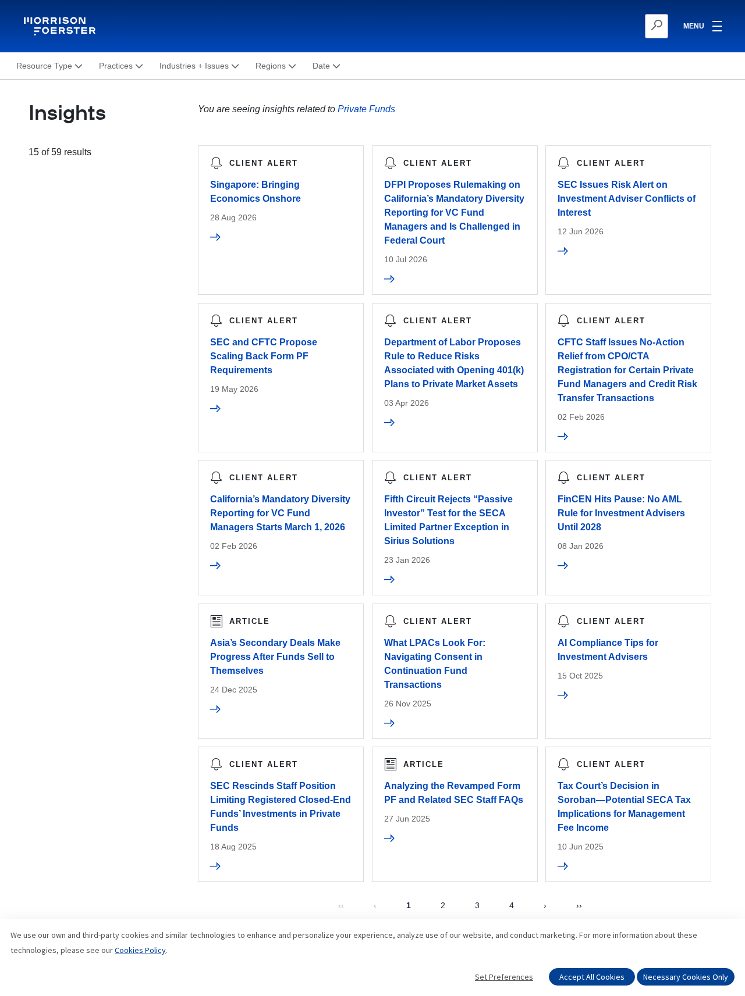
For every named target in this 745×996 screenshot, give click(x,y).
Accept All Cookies (592, 977)
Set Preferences (504, 977)
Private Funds (366, 109)
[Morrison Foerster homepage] (61, 26)
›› (579, 905)
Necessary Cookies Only (685, 977)
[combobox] (599, 26)
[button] (49, 66)
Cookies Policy (140, 950)
